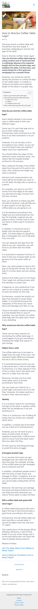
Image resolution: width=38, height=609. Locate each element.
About (19, 598)
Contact (19, 600)
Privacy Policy (19, 605)
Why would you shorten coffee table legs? (16, 97)
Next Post (19, 569)
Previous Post (19, 564)
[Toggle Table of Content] (28, 93)
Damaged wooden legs (13, 103)
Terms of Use (19, 602)
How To (4, 39)
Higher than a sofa (12, 99)
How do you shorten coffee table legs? (15, 95)
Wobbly (9, 101)
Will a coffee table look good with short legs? (17, 105)
